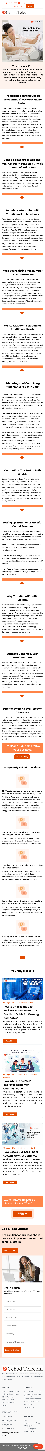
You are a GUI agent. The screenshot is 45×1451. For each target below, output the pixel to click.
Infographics (28, 1426)
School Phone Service (32, 1401)
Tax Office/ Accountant (32, 1391)
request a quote (17, 6)
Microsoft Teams (8, 1400)
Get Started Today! (22, 1214)
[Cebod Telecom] (17, 14)
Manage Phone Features (33, 1423)
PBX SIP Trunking (7, 1397)
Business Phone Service (10, 1394)
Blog (25, 1420)
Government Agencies (32, 1399)
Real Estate (28, 1404)
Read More (10, 1041)
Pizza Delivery (29, 1407)
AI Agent (5, 1405)
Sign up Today (22, 756)
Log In (30, 6)
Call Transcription (8, 1403)
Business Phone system (10, 1391)
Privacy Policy (7, 1425)
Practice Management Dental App (10, 1412)
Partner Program (30, 1429)
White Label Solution (31, 1431)
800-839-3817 (12, 3)
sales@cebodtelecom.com (29, 3)
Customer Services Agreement (9, 1421)
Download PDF (9, 1250)
